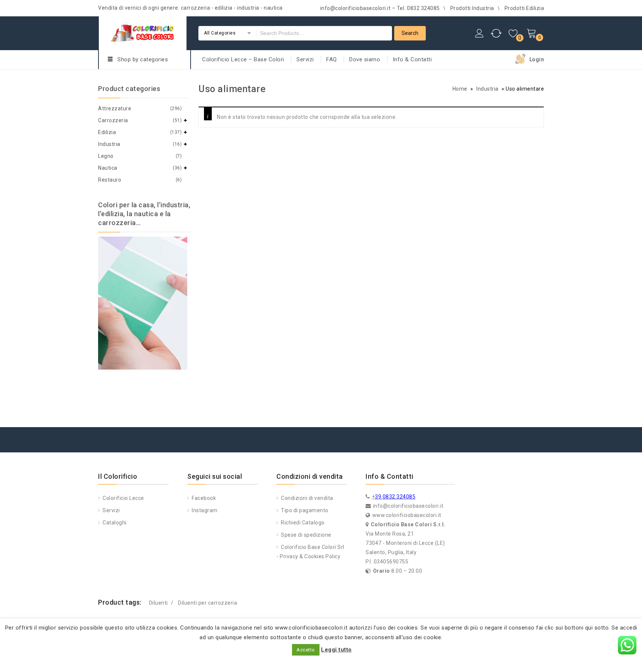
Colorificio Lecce (122, 498)
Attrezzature (114, 108)
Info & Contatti (412, 59)
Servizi (305, 59)
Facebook (203, 498)
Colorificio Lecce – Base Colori (243, 59)
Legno (106, 156)
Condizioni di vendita (306, 498)
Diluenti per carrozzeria (207, 603)
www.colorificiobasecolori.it (406, 515)
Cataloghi (114, 523)
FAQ (331, 59)
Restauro (109, 180)
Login (536, 59)
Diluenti (158, 603)
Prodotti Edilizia (524, 8)
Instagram (204, 510)
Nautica (107, 168)
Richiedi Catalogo (302, 523)
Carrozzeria (113, 120)
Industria (487, 89)
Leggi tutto (336, 649)
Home (460, 89)
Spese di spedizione (305, 535)
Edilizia (107, 132)
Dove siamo (364, 59)
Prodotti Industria (472, 8)
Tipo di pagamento (304, 510)
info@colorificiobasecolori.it (408, 506)
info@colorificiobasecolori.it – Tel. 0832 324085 (380, 8)
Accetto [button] (305, 650)
